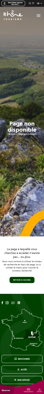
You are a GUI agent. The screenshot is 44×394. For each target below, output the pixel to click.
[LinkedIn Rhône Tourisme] (19, 303)
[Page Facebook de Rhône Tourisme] (2, 303)
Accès (24, 369)
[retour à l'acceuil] (13, 15)
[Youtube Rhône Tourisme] (13, 303)
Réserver (6, 390)
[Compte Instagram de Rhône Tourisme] (7, 303)
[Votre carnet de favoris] (33, 3)
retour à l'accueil (22, 280)
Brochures (24, 359)
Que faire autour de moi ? (15, 3)
